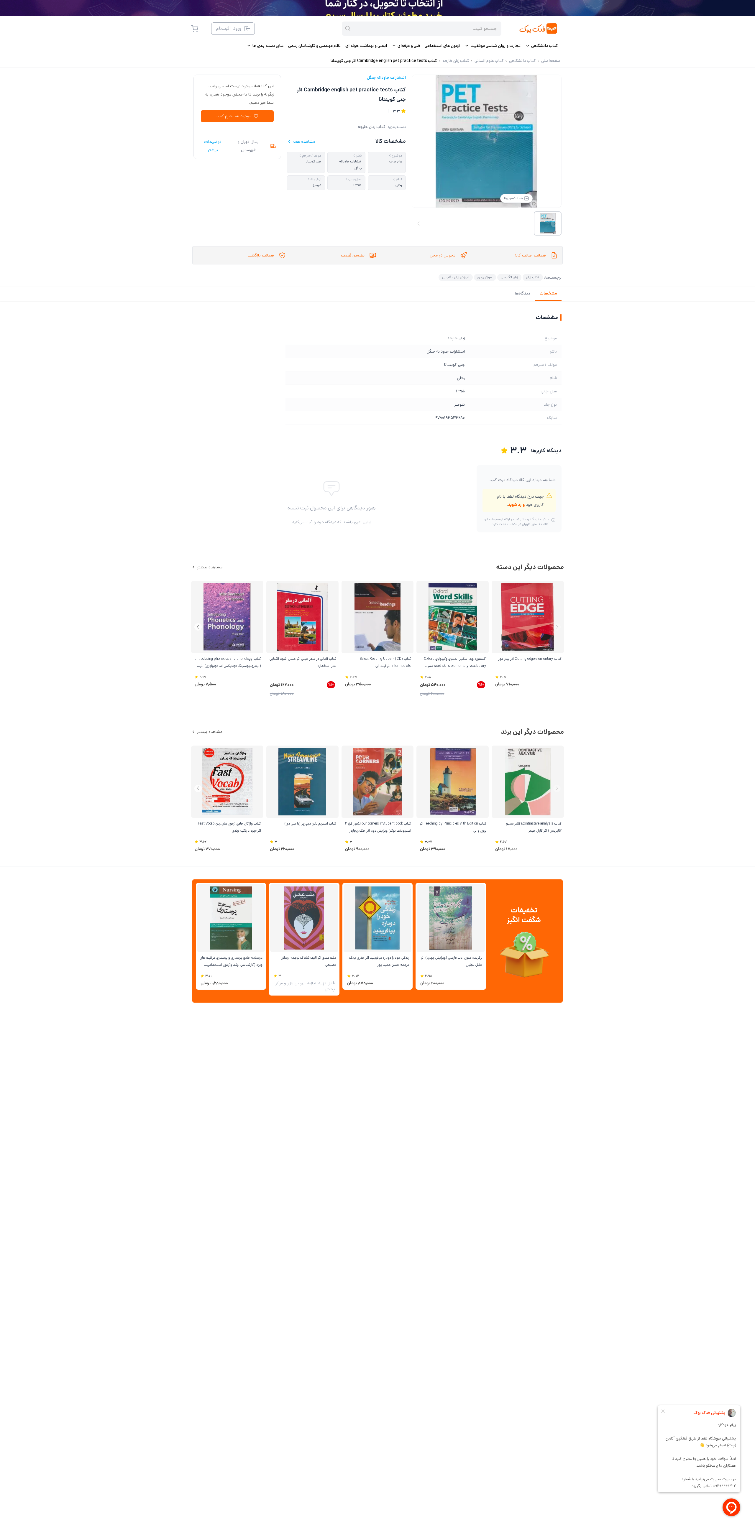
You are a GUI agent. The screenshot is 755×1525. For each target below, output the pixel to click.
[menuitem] (541, 45)
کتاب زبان (532, 277)
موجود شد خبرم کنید (233, 116)
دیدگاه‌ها (522, 293)
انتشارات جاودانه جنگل (386, 77)
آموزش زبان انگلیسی (455, 277)
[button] (198, 627)
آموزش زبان (485, 277)
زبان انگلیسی (509, 277)
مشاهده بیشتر (209, 567)
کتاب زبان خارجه (371, 127)
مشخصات (548, 293)
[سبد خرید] (194, 28)
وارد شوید (516, 505)
